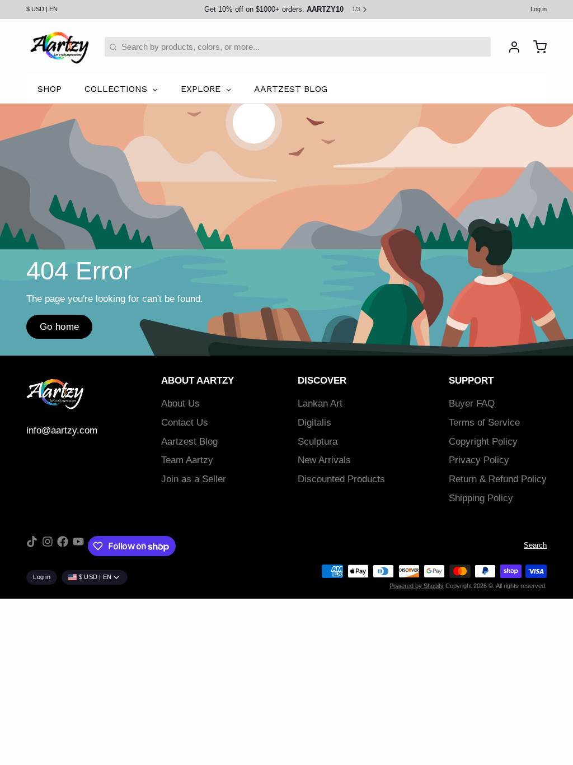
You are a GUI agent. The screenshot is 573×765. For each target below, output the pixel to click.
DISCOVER (322, 380)
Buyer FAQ (472, 403)
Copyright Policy (483, 441)
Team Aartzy (187, 460)
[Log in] (510, 47)
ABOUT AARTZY (197, 380)
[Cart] (536, 47)
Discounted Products (341, 479)
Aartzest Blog (189, 441)
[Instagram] (47, 546)
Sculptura (317, 441)
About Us (180, 403)
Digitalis (314, 422)
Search (535, 545)
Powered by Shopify (416, 585)
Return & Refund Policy (498, 479)
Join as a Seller (193, 479)
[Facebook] (62, 546)
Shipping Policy (481, 498)
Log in (538, 9)
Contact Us (184, 422)
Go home (59, 326)
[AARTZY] (59, 47)
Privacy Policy (479, 460)
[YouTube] (78, 546)
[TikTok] (31, 546)
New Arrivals (324, 460)
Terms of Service (484, 422)
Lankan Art (320, 403)
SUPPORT (471, 380)
